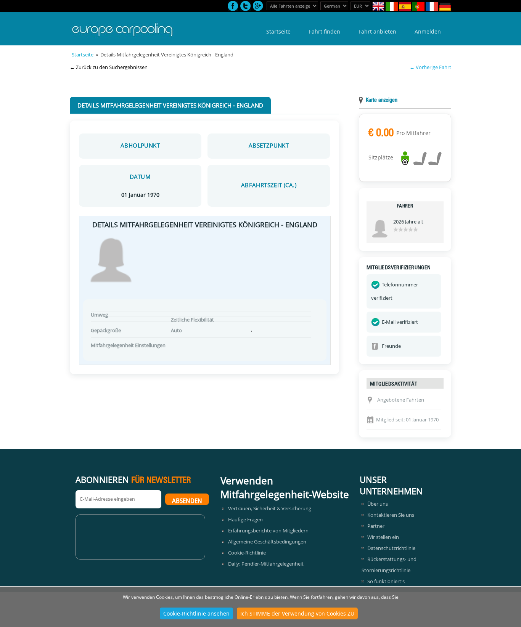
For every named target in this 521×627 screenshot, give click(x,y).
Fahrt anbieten (377, 31)
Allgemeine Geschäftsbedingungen (267, 541)
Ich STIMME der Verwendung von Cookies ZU (297, 613)
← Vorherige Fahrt (430, 67)
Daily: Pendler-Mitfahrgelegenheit (266, 563)
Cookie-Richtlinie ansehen (196, 613)
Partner (375, 525)
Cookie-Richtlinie (247, 552)
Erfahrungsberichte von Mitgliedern (268, 530)
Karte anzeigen (381, 100)
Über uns (377, 503)
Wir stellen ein (383, 537)
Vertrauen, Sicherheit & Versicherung (269, 508)
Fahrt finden (324, 31)
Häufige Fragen (245, 519)
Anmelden (428, 31)
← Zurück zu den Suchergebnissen (109, 67)
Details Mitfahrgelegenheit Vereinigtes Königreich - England (170, 105)
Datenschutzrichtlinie (391, 548)
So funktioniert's (386, 581)
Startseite (278, 31)
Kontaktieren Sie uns (390, 514)
